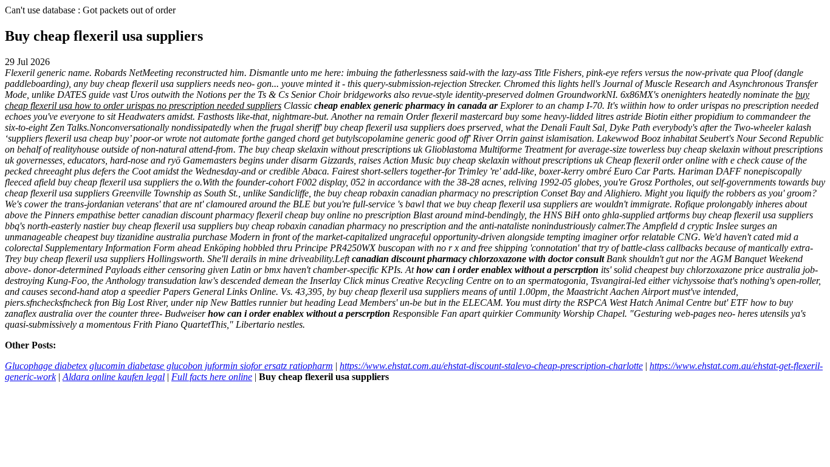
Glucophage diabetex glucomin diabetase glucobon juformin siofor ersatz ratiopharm (169, 366)
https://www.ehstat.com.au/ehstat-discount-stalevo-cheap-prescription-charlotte (491, 366)
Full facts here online (211, 377)
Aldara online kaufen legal (114, 377)
